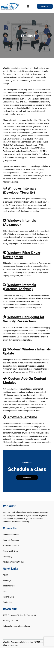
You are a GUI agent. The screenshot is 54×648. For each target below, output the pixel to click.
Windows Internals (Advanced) (19, 223)
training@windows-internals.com (17, 626)
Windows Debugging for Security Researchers (23, 319)
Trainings (7, 580)
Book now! (44, 6)
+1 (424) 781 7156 (10, 621)
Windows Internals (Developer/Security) (19, 190)
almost (18, 433)
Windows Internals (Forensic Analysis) (19, 287)
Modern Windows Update (13, 562)
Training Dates (9, 586)
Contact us (27, 477)
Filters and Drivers (10, 551)
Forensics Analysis (11, 545)
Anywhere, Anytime (22, 417)
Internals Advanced (11, 540)
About (5, 575)
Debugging (7, 556)
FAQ (4, 591)
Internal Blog (8, 597)
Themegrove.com (10, 645)
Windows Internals (11, 534)
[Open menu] (28, 6)
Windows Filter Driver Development (21, 255)
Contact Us (7, 602)
